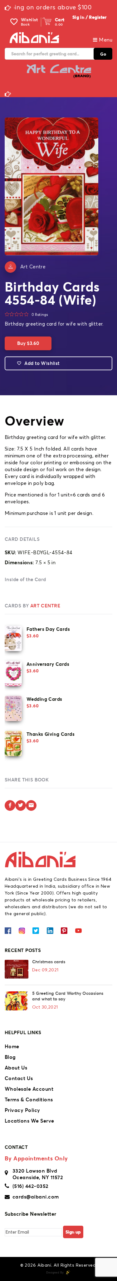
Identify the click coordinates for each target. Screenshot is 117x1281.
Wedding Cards (44, 699)
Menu (105, 39)
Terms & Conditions (29, 1099)
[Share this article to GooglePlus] (31, 805)
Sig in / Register (89, 17)
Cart (60, 19)
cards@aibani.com (35, 1197)
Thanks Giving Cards (51, 734)
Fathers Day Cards (48, 629)
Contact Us (19, 1078)
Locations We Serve (29, 1121)
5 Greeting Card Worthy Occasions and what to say (67, 996)
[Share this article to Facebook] (10, 805)
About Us (16, 1067)
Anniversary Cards (48, 664)
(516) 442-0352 (30, 1186)
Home (12, 1046)
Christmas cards (48, 961)
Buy (28, 343)
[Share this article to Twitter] (20, 805)
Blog (10, 1057)
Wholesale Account (29, 1089)
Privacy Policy (22, 1110)
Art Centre (33, 266)
